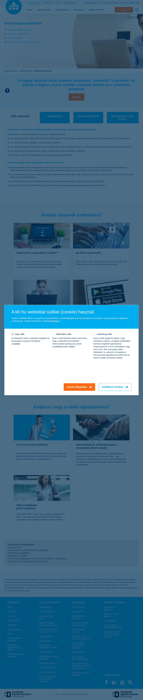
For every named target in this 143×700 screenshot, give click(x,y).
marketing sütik (104, 334)
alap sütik (19, 334)
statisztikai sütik (63, 334)
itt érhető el (55, 321)
